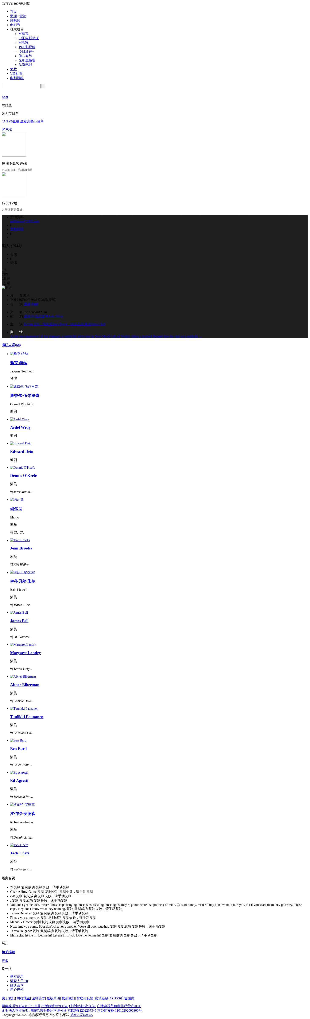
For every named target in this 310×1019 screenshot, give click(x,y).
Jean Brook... (61, 324)
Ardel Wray (55, 316)
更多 (5, 961)
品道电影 (25, 64)
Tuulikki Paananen (26, 717)
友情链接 (101, 998)
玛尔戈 (47, 324)
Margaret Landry (25, 653)
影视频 (15, 20)
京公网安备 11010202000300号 (119, 1010)
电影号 (15, 25)
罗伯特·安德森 (22, 813)
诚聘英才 (38, 998)
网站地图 (23, 998)
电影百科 (17, 78)
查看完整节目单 (32, 121)
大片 (13, 69)
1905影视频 (27, 47)
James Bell (98, 324)
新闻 (13, 16)
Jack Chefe (19, 853)
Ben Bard (18, 748)
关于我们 (8, 998)
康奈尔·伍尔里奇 (36, 316)
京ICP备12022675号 (81, 1010)
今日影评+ (26, 51)
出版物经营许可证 (54, 1006)
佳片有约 (25, 56)
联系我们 (68, 998)
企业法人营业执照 (15, 1010)
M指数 (23, 42)
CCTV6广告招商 (122, 998)
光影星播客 (27, 60)
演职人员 (11, 345)
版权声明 (53, 998)
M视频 (23, 33)
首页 (13, 11)
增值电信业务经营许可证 (48, 1010)
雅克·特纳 (31, 304)
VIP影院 (16, 73)
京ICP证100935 (81, 1015)
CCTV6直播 (10, 121)
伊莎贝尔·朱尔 (80, 324)
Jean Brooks (21, 548)
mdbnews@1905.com (24, 221)
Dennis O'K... (33, 324)
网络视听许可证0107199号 (21, 1006)
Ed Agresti (19, 780)
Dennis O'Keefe (23, 475)
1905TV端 (10, 203)
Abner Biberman (24, 684)
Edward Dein (21, 451)
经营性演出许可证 (82, 1006)
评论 (23, 16)
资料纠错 (17, 229)
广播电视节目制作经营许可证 (119, 1006)
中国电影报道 (29, 38)
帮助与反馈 (85, 998)
